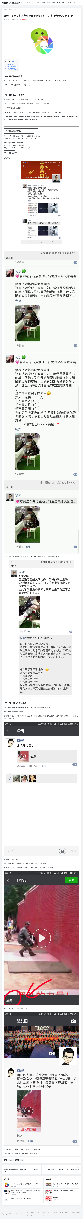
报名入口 (33, 1215)
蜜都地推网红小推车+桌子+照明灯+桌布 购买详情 (65, 1184)
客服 (63, 2)
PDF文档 (68, 2)
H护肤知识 (67, 1212)
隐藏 (13, 61)
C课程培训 (49, 1212)
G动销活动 (61, 1212)
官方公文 (38, 1212)
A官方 (28, 2)
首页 (23, 2)
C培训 (38, 2)
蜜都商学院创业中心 (12, 3)
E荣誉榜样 (78, 1212)
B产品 (33, 2)
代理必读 (44, 1212)
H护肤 (58, 2)
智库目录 (44, 1215)
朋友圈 (21, 1160)
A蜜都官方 (27, 1212)
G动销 (53, 2)
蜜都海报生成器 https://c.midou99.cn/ (63, 1190)
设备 (74, 2)
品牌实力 (33, 1212)
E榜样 (43, 2)
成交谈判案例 (56, 1197)
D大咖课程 (55, 1212)
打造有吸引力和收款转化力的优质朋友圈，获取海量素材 (25, 1184)
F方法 (48, 2)
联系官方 (38, 1215)
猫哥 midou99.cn (17, 19)
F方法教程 (10, 9)
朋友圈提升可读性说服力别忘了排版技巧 (21, 1198)
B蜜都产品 (27, 1215)
